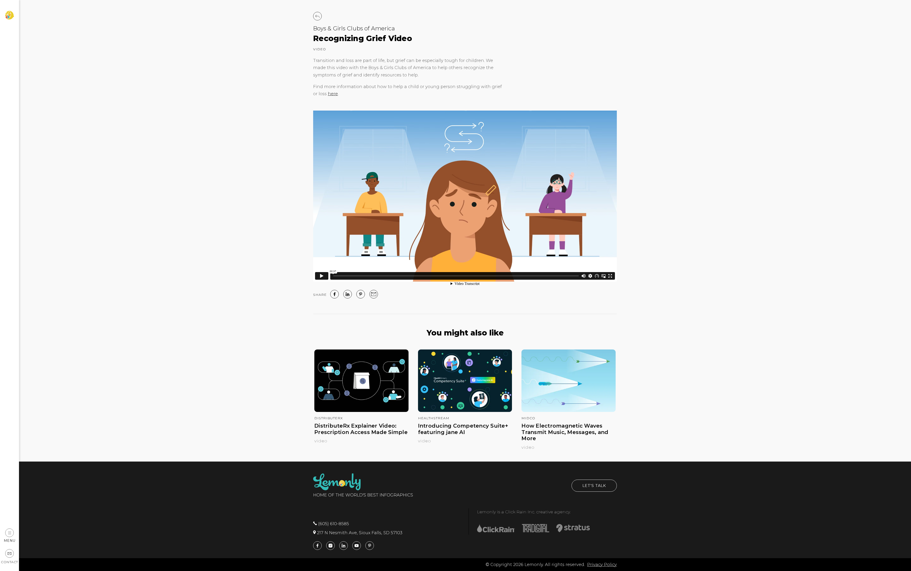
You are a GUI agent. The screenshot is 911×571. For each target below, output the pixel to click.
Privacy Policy (602, 564)
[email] (373, 294)
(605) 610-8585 (333, 523)
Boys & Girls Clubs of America (354, 28)
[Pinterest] (360, 294)
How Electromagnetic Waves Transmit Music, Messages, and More (564, 432)
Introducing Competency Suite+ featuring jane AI (463, 429)
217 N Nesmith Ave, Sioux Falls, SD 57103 (359, 532)
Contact (9, 562)
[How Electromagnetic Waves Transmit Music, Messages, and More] (568, 410)
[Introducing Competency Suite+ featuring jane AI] (465, 410)
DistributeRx (328, 418)
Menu (9, 540)
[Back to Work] (317, 16)
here (333, 93)
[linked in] (347, 294)
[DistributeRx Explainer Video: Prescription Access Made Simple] (361, 410)
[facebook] (334, 294)
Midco (528, 418)
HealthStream (433, 418)
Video (319, 49)
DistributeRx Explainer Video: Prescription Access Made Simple (361, 429)
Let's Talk (594, 485)
